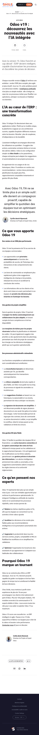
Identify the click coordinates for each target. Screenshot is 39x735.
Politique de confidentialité (19, 706)
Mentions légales (19, 702)
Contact (19, 699)
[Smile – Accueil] (7, 4)
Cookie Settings (19, 713)
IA (29, 661)
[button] (24, 4)
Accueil (17, 11)
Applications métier (17, 661)
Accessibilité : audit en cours (19, 709)
